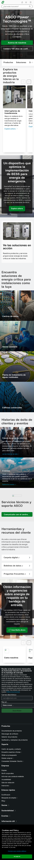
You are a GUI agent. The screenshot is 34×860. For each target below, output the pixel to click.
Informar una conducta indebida (13, 776)
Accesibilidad (6, 779)
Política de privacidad (13, 692)
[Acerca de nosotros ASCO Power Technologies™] (17, 42)
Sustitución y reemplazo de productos (15, 740)
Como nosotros (11, 658)
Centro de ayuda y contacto (11, 749)
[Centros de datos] (17, 305)
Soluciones (21, 62)
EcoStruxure (6, 795)
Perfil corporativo (8, 773)
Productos (8, 62)
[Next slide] (29, 82)
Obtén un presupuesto (9, 755)
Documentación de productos (12, 731)
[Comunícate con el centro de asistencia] (17, 514)
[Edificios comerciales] (17, 397)
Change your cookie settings (17, 851)
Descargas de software (10, 734)
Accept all (17, 856)
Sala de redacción (8, 782)
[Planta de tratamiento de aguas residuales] (17, 366)
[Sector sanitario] (17, 336)
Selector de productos (9, 737)
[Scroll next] (32, 62)
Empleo (4, 770)
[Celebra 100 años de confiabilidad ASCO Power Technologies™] (17, 48)
